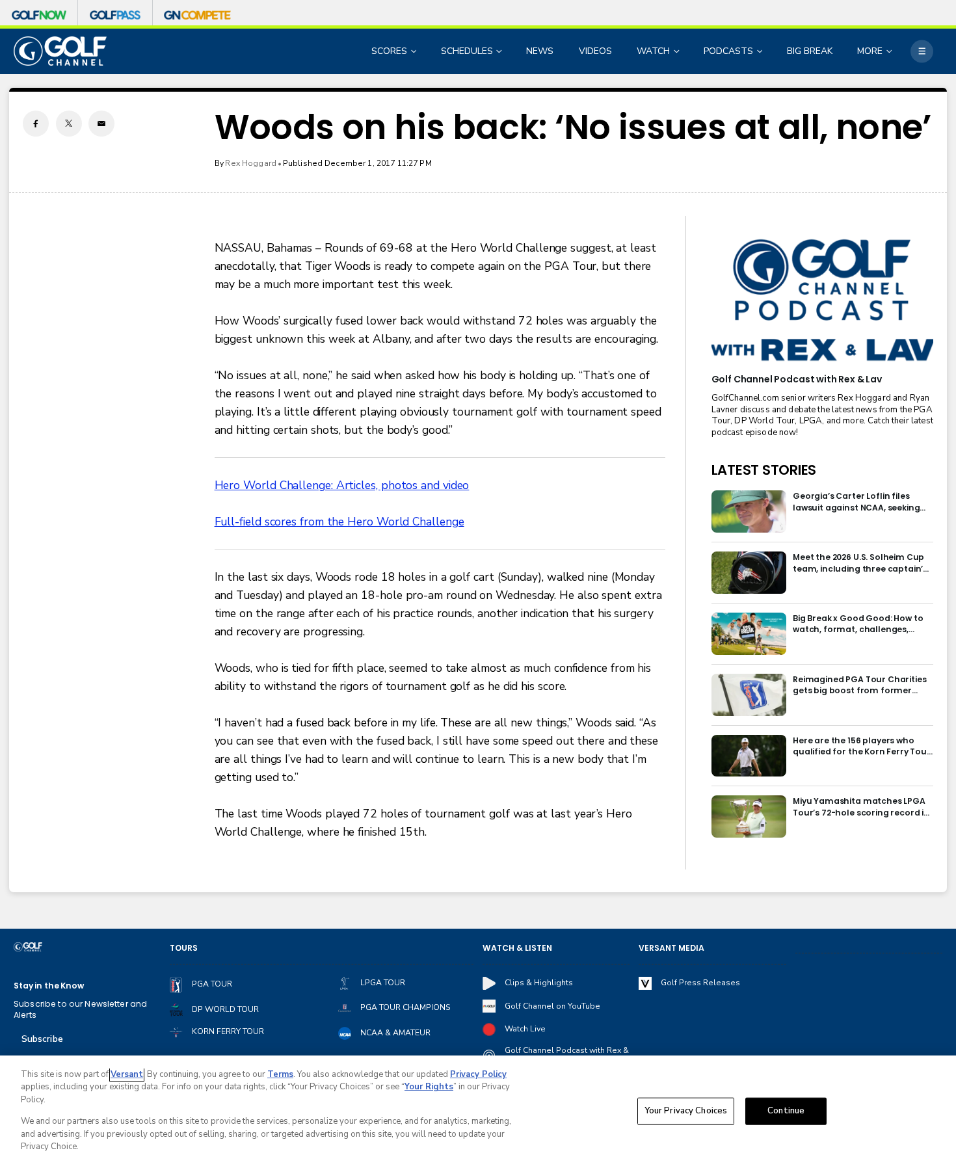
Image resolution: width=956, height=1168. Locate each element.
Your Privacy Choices (686, 1111)
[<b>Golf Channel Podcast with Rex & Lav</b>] (822, 301)
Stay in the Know (49, 985)
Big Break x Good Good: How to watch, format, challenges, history (858, 624)
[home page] (60, 51)
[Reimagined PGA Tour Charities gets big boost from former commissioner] (748, 695)
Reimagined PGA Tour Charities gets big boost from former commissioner (859, 685)
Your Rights (429, 1087)
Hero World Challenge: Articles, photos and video (342, 485)
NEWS (539, 51)
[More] (921, 51)
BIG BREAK (809, 51)
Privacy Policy (478, 1074)
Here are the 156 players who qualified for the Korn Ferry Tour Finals (862, 746)
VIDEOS (595, 51)
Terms (280, 1074)
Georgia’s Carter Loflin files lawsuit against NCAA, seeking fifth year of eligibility (856, 501)
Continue (785, 1111)
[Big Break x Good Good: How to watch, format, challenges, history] (748, 634)
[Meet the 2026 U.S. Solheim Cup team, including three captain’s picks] (748, 572)
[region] (478, 1111)
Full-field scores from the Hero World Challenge (339, 521)
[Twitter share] (69, 124)
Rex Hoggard (250, 163)
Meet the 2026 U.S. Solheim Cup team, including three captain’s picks (860, 562)
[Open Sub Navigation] (415, 51)
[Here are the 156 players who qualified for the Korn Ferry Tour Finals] (748, 756)
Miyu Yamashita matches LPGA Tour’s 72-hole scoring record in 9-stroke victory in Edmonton (861, 806)
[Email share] (101, 124)
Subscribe (42, 1039)
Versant (127, 1074)
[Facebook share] (36, 124)
